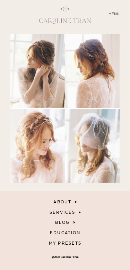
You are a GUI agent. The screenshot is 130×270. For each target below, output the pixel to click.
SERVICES (62, 212)
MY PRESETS (65, 243)
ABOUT (62, 202)
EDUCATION (65, 233)
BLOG (62, 222)
